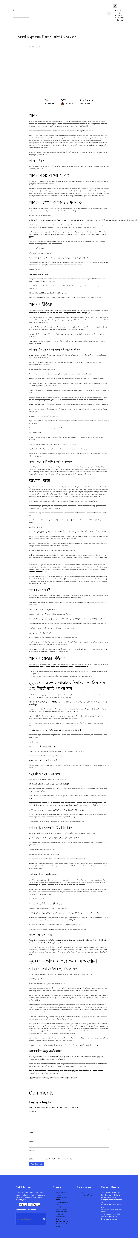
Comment (33, 1111)
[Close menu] (115, 6)
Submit (44, 1219)
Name (31, 1133)
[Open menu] (109, 13)
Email (31, 1141)
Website (32, 1150)
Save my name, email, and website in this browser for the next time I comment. (59, 1159)
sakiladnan (69, 103)
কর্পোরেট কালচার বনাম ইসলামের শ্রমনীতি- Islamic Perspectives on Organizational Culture (111, 1216)
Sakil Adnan (23, 1187)
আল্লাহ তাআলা (62, 310)
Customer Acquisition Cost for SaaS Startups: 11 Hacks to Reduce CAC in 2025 (112, 1195)
